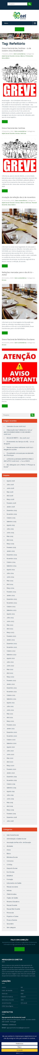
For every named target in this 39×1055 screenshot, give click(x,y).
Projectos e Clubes (12, 916)
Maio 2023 (10, 625)
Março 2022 (10, 677)
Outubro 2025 (11, 518)
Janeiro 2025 (11, 551)
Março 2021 (10, 721)
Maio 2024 (10, 580)
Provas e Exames (12, 920)
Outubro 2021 (11, 695)
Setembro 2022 (11, 654)
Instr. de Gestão (7, 990)
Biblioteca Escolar (12, 857)
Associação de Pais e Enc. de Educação (19, 842)
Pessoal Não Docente (13, 909)
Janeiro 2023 (11, 640)
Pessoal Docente (12, 905)
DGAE (22, 990)
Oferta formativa (11, 894)
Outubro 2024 (11, 562)
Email (19, 949)
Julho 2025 (10, 529)
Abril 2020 (10, 762)
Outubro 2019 (11, 784)
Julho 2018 (10, 821)
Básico (22, 56)
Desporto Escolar (12, 868)
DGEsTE (23, 997)
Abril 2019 (10, 806)
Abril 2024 (10, 584)
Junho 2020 (10, 754)
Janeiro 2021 (10, 728)
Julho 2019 (10, 795)
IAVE (22, 1000)
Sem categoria (11, 927)
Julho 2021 (10, 706)
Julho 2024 (10, 573)
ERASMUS (10, 875)
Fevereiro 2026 (11, 503)
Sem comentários (19, 54)
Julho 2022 (10, 662)
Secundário (5, 58)
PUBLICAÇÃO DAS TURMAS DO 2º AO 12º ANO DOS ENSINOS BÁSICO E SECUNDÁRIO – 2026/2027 (18, 432)
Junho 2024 (10, 577)
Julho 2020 (10, 751)
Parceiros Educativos (13, 901)
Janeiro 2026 (11, 507)
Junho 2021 (10, 710)
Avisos (17, 56)
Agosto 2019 (10, 791)
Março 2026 (10, 499)
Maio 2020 (10, 758)
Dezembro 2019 (12, 776)
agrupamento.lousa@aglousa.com (18, 1028)
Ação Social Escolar (8, 56)
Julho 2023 (10, 617)
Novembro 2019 (12, 780)
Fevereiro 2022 (11, 680)
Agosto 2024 (11, 569)
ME (22, 987)
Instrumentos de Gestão (14, 883)
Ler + (4, 121)
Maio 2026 (10, 492)
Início (4, 987)
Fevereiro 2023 (11, 636)
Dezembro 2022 (12, 643)
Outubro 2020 (11, 739)
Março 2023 (10, 632)
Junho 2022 (10, 666)
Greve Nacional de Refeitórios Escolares (18, 339)
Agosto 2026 (11, 481)
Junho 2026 (10, 488)
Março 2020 (10, 765)
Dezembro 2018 (12, 817)
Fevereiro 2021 (11, 725)
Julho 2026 (10, 484)
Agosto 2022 (11, 658)
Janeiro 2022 (11, 684)
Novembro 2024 (12, 558)
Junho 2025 (10, 532)
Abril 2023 (10, 629)
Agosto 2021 (10, 702)
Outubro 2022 (11, 651)
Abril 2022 (10, 673)
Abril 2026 (10, 495)
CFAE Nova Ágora (7, 1006)
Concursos (10, 861)
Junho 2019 (10, 799)
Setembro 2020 (11, 743)
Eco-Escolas (10, 872)
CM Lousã (24, 1003)
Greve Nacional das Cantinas (13, 128)
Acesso (19, 29)
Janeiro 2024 (11, 595)
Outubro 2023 (11, 606)
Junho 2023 (10, 621)
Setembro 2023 (11, 610)
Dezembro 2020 (12, 732)
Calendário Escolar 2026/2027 (16, 426)
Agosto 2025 (11, 525)
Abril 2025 (10, 540)
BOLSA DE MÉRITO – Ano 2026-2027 (18, 438)
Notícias (23, 133)
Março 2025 (10, 544)
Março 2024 (10, 588)
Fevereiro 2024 (11, 592)
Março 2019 (10, 810)
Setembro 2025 (11, 521)
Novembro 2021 (12, 691)
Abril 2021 (10, 717)
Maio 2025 (10, 536)
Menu (6, 23)
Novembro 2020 (12, 736)
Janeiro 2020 (11, 773)
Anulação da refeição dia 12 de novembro (18, 197)
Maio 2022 (10, 669)
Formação (10, 879)
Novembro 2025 (12, 514)
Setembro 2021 (11, 699)
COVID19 (9, 864)
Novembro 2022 (12, 647)
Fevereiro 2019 (11, 813)
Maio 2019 (10, 802)
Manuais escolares (12, 887)
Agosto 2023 (11, 614)
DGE (22, 993)
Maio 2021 (10, 714)
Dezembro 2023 (12, 599)
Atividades (10, 846)
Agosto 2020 (11, 747)
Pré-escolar (29, 56)
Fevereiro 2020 (11, 769)
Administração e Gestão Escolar (16, 839)
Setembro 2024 (11, 566)
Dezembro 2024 (12, 555)
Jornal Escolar (6, 1003)
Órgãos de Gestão (12, 898)
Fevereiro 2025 (11, 547)
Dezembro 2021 (12, 688)
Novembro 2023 (12, 603)
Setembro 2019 (11, 788)
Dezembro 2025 (12, 510)
